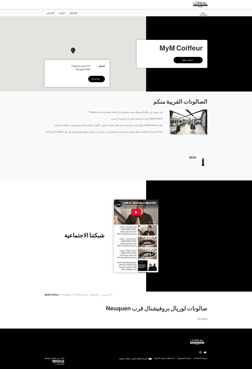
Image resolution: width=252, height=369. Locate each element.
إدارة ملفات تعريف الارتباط (164, 358)
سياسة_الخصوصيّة (184, 358)
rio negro (202, 319)
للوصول (73, 13)
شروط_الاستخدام (200, 358)
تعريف (62, 13)
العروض (51, 13)
